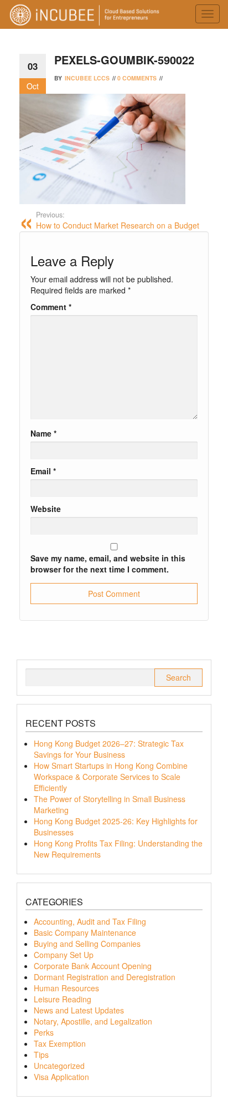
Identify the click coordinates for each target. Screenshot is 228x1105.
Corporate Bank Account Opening (93, 965)
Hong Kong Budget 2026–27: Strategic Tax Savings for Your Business (109, 749)
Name (43, 433)
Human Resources (66, 988)
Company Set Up (64, 954)
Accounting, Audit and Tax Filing (90, 921)
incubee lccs (87, 78)
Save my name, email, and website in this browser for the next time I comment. (107, 563)
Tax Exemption (60, 1043)
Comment (50, 306)
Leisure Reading (62, 999)
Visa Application (61, 1076)
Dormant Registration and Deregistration (104, 976)
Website (45, 508)
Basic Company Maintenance (85, 932)
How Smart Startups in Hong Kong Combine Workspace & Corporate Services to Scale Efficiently (111, 776)
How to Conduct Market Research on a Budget (117, 220)
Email (43, 471)
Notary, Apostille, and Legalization (93, 1021)
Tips (41, 1054)
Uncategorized (59, 1065)
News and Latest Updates (79, 1010)
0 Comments (137, 78)
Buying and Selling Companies (87, 943)
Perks (44, 1032)
